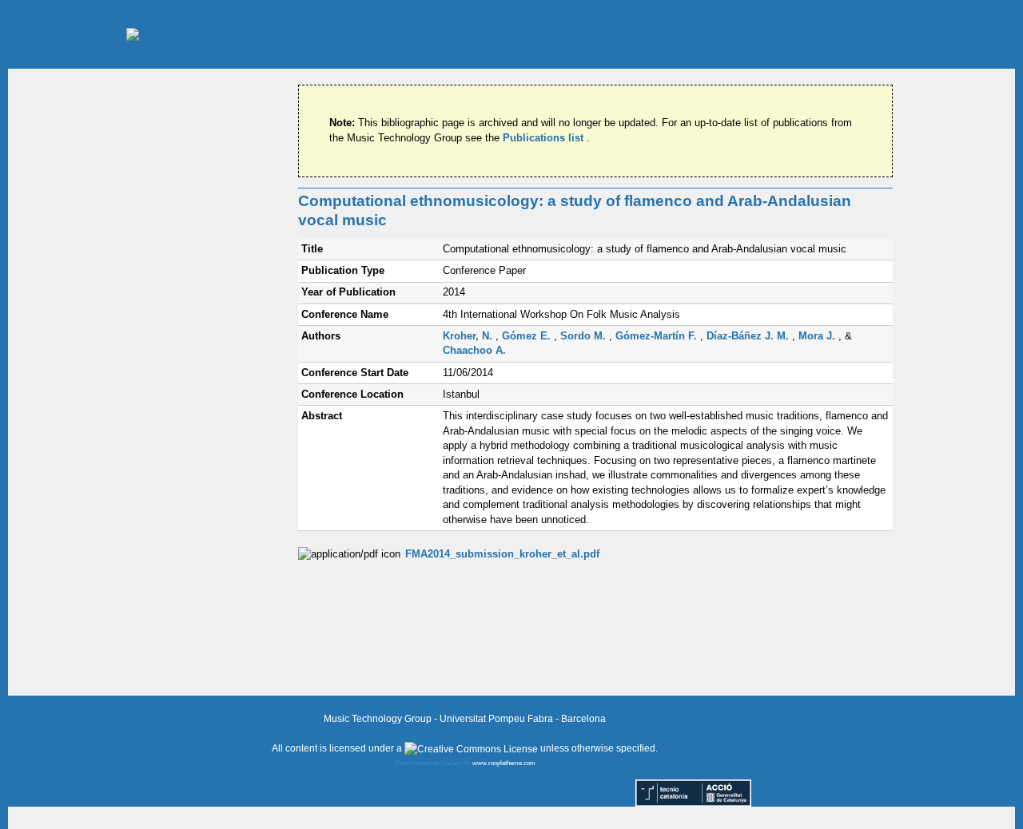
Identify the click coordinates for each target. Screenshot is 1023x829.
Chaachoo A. (474, 350)
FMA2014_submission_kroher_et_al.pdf (502, 554)
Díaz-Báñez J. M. (749, 336)
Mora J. (818, 336)
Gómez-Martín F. (657, 336)
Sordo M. (584, 336)
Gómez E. (528, 336)
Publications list (545, 138)
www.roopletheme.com (503, 763)
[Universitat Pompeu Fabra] (255, 34)
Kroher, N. (469, 336)
